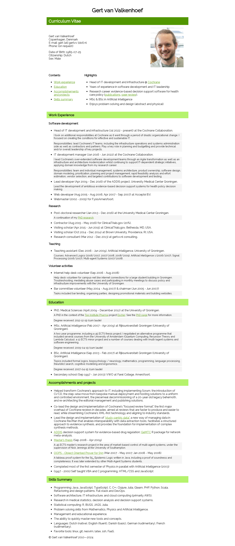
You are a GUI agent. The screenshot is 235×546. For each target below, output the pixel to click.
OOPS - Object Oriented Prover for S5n (78, 453)
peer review (129, 94)
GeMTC (146, 432)
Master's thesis (63, 440)
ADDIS (58, 432)
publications (112, 94)
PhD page (141, 315)
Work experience (64, 82)
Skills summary (63, 99)
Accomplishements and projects (66, 93)
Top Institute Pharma (96, 315)
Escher (121, 315)
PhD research (86, 217)
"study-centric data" (117, 417)
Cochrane (154, 82)
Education (60, 86)
